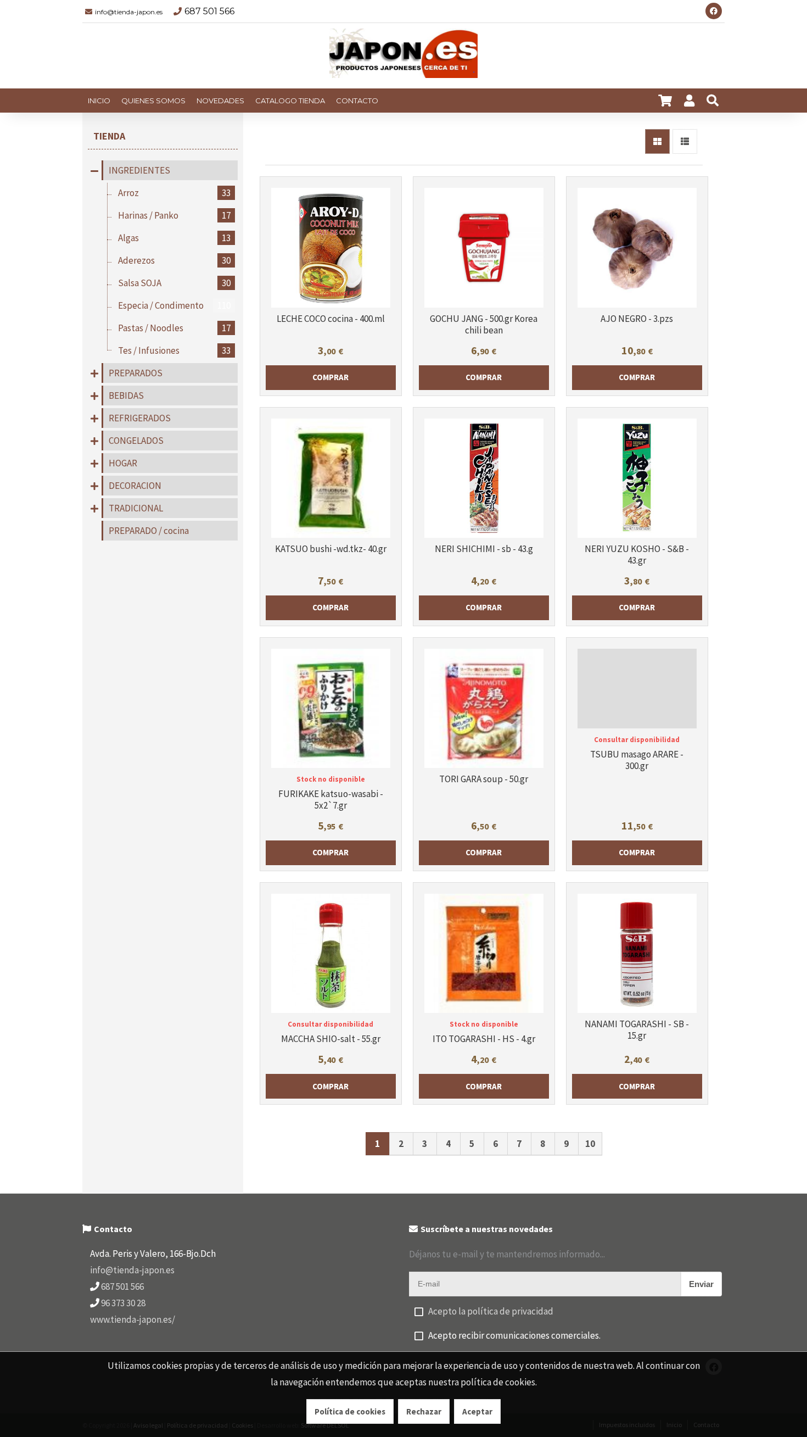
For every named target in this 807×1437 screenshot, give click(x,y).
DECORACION (135, 486)
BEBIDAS (126, 395)
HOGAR (123, 463)
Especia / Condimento (174, 305)
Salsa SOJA (174, 283)
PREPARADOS (135, 373)
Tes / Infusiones (174, 350)
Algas (174, 238)
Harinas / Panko (174, 215)
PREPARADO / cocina (149, 531)
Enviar (701, 1284)
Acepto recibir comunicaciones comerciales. (514, 1335)
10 (590, 1144)
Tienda (109, 136)
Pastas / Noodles (174, 328)
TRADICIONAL (136, 508)
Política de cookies (350, 1411)
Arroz (174, 193)
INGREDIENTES (139, 170)
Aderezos (174, 260)
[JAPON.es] (403, 56)
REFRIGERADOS (140, 418)
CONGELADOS (136, 441)
